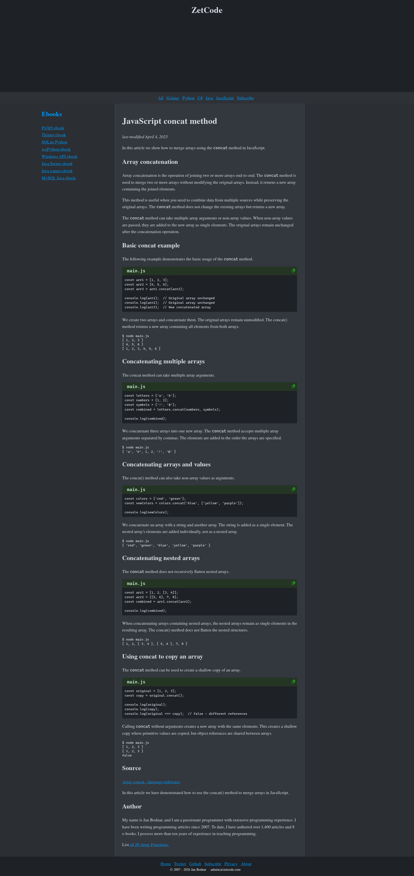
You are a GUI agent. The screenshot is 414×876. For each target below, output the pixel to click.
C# (200, 98)
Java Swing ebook (57, 163)
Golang (173, 98)
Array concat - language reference (151, 781)
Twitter (180, 863)
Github (195, 863)
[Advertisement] (207, 54)
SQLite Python (54, 142)
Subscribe (245, 98)
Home (166, 863)
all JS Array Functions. (149, 844)
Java (209, 98)
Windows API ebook (59, 156)
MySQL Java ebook (59, 178)
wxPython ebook (56, 149)
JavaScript (225, 98)
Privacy (231, 863)
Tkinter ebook (54, 134)
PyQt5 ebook (53, 128)
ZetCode (207, 10)
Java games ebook (57, 170)
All (160, 98)
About (246, 863)
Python (188, 98)
